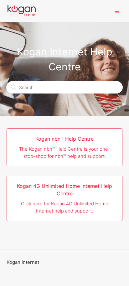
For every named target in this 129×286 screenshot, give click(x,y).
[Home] (21, 14)
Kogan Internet (23, 262)
